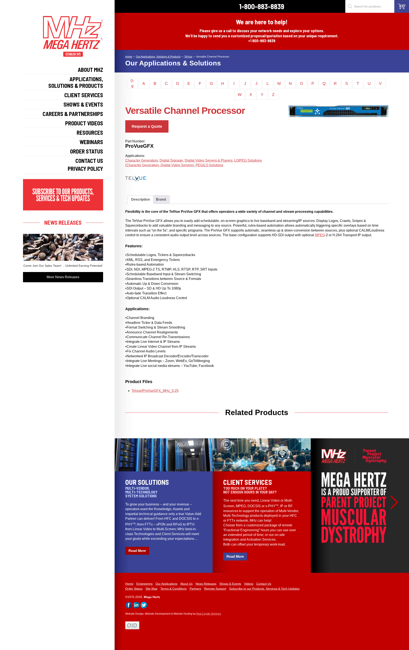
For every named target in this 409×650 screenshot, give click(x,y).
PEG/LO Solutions (209, 165)
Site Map (151, 588)
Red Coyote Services (208, 613)
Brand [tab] (161, 199)
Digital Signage (171, 160)
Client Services (83, 95)
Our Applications (166, 583)
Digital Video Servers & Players (208, 160)
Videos (248, 583)
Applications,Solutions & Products (75, 82)
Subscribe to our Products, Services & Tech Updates (264, 588)
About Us (186, 583)
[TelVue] (140, 184)
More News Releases (63, 277)
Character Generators (141, 160)
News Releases (206, 583)
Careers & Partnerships (73, 113)
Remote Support (215, 588)
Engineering (144, 583)
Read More (137, 551)
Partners (195, 588)
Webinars (91, 142)
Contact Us (89, 160)
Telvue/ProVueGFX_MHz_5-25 (155, 390)
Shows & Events (83, 104)
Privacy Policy (85, 168)
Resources (90, 132)
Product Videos (84, 123)
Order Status (86, 151)
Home (129, 583)
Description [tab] (140, 199)
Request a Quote (147, 126)
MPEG (320, 235)
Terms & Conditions (173, 588)
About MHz (90, 69)
